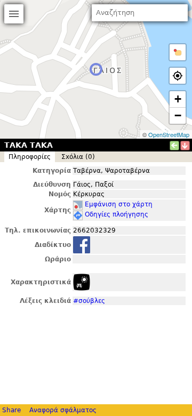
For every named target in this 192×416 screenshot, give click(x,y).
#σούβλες (89, 301)
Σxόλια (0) (78, 157)
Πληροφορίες (30, 157)
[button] (178, 52)
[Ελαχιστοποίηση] (185, 145)
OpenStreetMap (168, 134)
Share (11, 410)
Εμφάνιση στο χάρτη (119, 204)
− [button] (177, 115)
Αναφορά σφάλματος (63, 410)
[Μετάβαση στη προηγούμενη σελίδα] (174, 145)
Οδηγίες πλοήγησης (116, 214)
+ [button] (177, 99)
